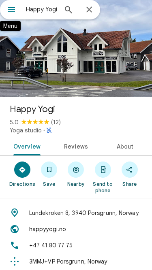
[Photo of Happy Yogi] (76, 48)
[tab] (25, 145)
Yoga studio (26, 130)
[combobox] (41, 9)
